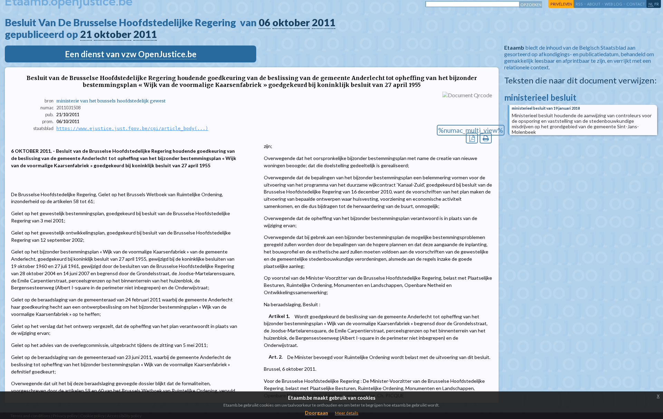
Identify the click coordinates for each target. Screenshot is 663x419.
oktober (291, 22)
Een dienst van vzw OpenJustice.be (130, 54)
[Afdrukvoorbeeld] (486, 138)
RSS (579, 4)
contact (635, 4)
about (593, 4)
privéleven (561, 4)
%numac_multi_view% (470, 130)
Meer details (346, 413)
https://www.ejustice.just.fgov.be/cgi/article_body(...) (132, 128)
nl (650, 4)
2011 (323, 22)
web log (613, 4)
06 (264, 22)
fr (656, 4)
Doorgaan (316, 413)
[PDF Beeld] (472, 138)
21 (86, 34)
